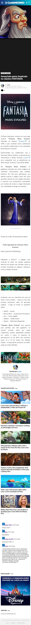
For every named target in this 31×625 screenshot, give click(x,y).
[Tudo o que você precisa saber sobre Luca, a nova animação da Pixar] (15, 481)
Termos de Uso (21, 623)
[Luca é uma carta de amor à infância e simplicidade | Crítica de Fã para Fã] (15, 397)
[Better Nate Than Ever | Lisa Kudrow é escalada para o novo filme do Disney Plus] (15, 501)
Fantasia (21, 141)
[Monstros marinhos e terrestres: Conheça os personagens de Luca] (15, 417)
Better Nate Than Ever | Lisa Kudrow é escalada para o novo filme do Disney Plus (14, 511)
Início (7, 623)
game (26, 157)
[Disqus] (15, 542)
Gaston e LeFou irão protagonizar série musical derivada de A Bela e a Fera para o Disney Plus (15, 469)
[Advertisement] (15, 54)
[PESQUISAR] (29, 2)
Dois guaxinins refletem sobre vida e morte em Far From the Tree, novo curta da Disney (15, 447)
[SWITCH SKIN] (26, 2)
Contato (13, 623)
